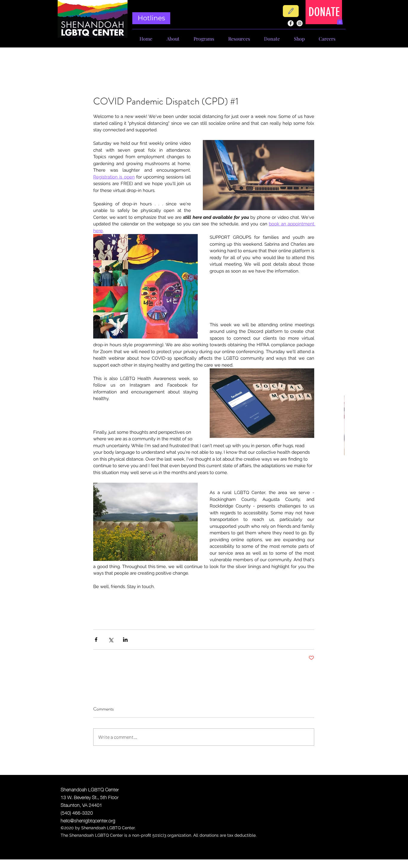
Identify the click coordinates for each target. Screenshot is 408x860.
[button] (340, 20)
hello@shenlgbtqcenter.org (88, 820)
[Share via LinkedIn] (125, 639)
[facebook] (291, 23)
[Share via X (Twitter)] (110, 639)
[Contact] (291, 11)
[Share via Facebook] (96, 639)
